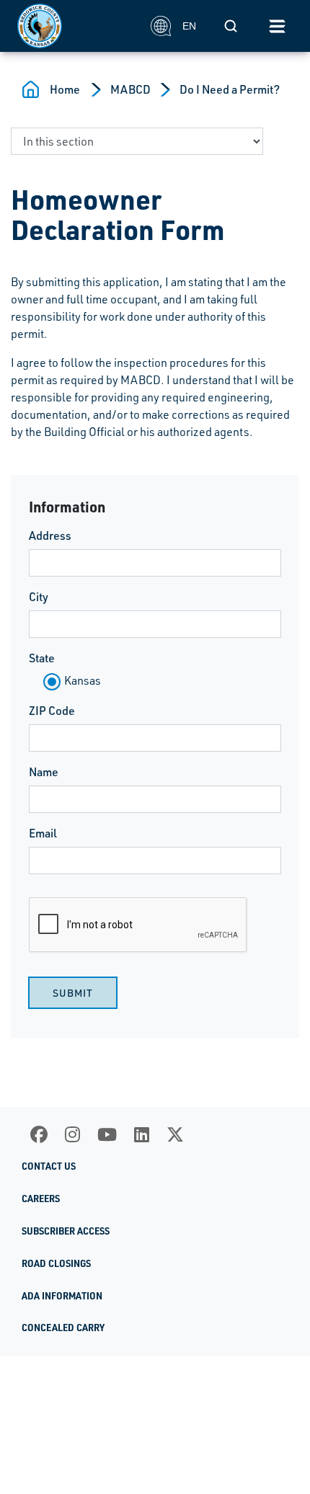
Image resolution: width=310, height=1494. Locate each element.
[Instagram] (72, 1134)
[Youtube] (107, 1134)
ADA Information (62, 1296)
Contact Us (49, 1166)
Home (65, 89)
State (42, 658)
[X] (175, 1134)
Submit (73, 993)
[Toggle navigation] (277, 26)
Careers (41, 1198)
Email (43, 833)
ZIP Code (52, 710)
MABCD (130, 89)
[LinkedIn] (141, 1134)
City (38, 597)
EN (189, 26)
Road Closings (56, 1263)
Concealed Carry (63, 1327)
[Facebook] (39, 1134)
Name (43, 772)
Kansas (82, 680)
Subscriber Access (66, 1231)
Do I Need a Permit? (230, 89)
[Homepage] (76, 26)
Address (50, 535)
